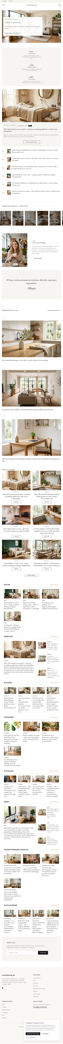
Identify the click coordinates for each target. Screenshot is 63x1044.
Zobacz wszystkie (54, 310)
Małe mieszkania (6, 1009)
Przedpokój (5, 1012)
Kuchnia (6, 696)
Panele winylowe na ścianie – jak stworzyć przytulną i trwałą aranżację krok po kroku (31, 738)
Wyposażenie (7, 918)
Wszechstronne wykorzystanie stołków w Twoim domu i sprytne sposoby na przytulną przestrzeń (50, 871)
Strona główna (37, 978)
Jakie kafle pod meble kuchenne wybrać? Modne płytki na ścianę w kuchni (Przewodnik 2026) (46, 496)
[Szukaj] (59, 5)
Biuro (5, 825)
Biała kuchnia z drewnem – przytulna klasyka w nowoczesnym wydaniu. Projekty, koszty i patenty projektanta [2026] (53, 704)
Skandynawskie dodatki (10, 865)
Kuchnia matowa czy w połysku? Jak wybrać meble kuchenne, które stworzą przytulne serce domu (38, 703)
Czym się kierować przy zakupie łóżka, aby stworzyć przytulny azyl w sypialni (38, 790)
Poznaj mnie (38, 258)
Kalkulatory (36, 996)
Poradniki (6, 733)
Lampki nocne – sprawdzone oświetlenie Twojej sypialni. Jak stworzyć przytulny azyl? (10, 791)
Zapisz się (43, 952)
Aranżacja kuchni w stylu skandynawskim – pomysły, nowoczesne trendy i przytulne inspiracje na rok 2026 (46, 531)
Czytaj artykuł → (31, 142)
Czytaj (16, 502)
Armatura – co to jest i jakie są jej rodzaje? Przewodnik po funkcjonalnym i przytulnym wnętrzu (9, 926)
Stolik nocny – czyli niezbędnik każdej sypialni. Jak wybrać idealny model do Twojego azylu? (24, 791)
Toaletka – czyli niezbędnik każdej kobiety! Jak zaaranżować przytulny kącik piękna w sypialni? (52, 791)
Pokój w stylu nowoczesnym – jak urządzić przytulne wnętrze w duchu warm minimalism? (53, 674)
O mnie (10, 1)
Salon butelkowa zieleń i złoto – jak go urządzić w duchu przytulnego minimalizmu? (12, 605)
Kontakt (4, 1)
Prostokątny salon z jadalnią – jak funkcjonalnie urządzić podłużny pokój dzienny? (28, 410)
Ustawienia (45, 1033)
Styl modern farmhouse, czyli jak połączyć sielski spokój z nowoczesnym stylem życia (53, 659)
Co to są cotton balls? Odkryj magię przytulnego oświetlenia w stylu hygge (31, 870)
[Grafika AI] (42, 645)
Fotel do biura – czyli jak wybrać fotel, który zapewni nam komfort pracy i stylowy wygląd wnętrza (53, 828)
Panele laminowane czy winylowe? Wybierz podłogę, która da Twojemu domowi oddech (12, 762)
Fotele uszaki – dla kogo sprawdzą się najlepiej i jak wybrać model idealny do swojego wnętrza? (12, 628)
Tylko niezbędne (31, 1037)
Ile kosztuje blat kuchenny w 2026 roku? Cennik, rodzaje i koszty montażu (25, 360)
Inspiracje (35, 983)
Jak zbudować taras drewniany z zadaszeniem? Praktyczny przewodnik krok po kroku (50, 738)
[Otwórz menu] (3, 5)
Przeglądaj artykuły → (13, 33)
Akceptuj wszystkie (33, 1033)
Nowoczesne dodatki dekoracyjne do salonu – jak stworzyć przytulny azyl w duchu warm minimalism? (12, 896)
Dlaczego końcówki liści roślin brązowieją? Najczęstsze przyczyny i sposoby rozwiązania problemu (11, 739)
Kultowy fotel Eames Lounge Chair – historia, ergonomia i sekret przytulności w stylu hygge (31, 605)
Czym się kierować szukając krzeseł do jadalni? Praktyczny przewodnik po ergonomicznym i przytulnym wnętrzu (53, 926)
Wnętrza (6, 660)
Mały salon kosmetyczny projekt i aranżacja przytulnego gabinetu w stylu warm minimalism (16, 496)
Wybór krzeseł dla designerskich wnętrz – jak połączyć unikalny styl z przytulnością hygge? (24, 925)
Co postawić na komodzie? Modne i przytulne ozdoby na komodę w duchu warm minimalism (12, 870)
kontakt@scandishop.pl (40, 1007)
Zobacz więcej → (54, 584)
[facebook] (2, 988)
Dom (34, 980)
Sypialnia (6, 784)
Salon (5, 600)
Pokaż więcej (31, 575)
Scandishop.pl (31, 5)
